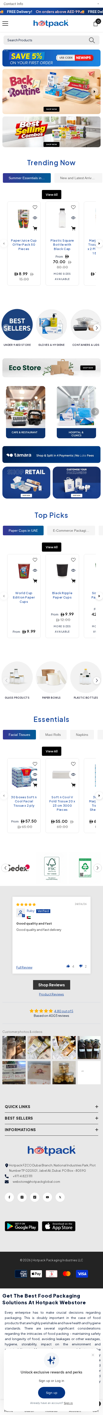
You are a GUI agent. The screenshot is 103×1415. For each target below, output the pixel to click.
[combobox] (51, 40)
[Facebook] (9, 1197)
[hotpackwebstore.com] (26, 483)
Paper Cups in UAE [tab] (23, 530)
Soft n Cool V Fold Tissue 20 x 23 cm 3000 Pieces (62, 803)
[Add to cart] (35, 228)
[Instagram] (22, 1197)
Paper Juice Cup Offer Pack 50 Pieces (24, 244)
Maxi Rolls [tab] (53, 735)
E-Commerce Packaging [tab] (71, 530)
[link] (18, 868)
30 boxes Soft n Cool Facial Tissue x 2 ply (24, 801)
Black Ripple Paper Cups (62, 595)
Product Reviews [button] (51, 994)
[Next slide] (94, 91)
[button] (6, 58)
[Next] (99, 243)
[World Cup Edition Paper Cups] (23, 570)
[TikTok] (34, 1197)
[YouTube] (47, 1197)
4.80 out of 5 (63, 1011)
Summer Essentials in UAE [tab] (29, 178)
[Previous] (8, 412)
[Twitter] (60, 1197)
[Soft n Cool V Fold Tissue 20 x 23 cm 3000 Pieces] (62, 775)
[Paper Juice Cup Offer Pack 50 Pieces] (23, 218)
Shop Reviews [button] (51, 984)
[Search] (91, 40)
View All (51, 194)
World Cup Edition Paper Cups (24, 597)
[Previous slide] (8, 91)
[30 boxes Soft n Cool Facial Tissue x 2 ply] (23, 775)
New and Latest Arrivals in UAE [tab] (81, 178)
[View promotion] (51, 131)
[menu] (5, 23)
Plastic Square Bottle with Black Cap (62, 244)
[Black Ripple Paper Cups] (62, 570)
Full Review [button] (24, 967)
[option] (51, 58)
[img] (26, 904)
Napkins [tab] (82, 735)
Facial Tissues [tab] (19, 735)
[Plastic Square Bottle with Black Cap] (62, 218)
